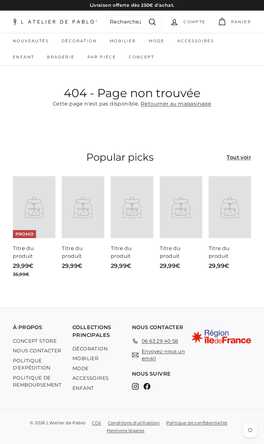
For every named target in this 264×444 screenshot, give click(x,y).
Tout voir (239, 157)
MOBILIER (123, 40)
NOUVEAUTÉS (31, 40)
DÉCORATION (79, 40)
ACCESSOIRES (195, 40)
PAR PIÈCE (102, 57)
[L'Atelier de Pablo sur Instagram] (135, 386)
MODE (157, 40)
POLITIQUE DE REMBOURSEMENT (37, 381)
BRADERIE (60, 57)
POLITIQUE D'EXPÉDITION (32, 364)
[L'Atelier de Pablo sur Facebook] (147, 386)
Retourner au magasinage (176, 104)
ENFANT (23, 57)
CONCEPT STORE (35, 341)
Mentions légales (125, 430)
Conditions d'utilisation (134, 422)
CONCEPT (141, 57)
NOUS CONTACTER (37, 351)
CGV (96, 422)
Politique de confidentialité (196, 422)
